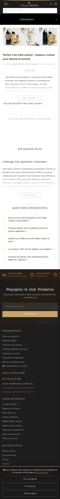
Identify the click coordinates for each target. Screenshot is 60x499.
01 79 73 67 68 (11, 379)
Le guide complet (9, 404)
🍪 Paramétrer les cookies (14, 366)
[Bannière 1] (27, 43)
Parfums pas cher (9, 438)
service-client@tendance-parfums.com (17, 384)
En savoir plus (42, 473)
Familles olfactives (10, 417)
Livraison (6, 464)
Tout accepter (30, 479)
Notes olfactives (9, 413)
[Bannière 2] (30, 43)
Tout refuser (30, 486)
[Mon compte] (51, 3)
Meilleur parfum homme (12, 426)
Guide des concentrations (13, 430)
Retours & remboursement (13, 362)
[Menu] (6, 4)
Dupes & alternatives (11, 434)
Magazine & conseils (11, 408)
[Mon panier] (55, 3)
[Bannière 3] (32, 43)
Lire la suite (30, 70)
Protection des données (12, 345)
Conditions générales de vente (15, 349)
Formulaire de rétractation (13, 358)
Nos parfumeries (9, 455)
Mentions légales (9, 340)
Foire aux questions (10, 336)
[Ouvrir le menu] (56, 19)
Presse (5, 459)
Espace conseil (8, 451)
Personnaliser (30, 494)
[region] (30, 274)
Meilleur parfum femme (12, 421)
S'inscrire (30, 314)
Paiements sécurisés (11, 353)
